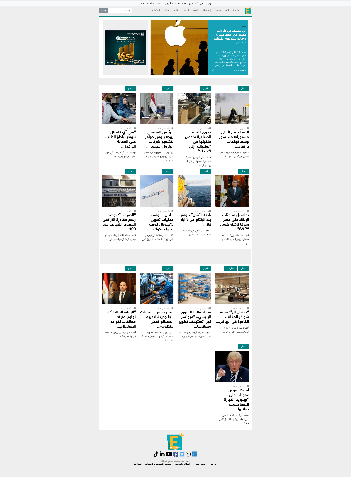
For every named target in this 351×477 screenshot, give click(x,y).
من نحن (213, 464)
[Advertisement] (175, 256)
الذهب (186, 10)
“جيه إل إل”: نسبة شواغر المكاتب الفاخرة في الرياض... (232, 317)
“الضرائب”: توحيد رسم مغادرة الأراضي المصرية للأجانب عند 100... (119, 222)
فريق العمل (200, 464)
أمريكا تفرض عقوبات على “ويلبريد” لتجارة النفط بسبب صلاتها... (236, 400)
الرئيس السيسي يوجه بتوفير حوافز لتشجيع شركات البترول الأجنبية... (159, 139)
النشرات (156, 10)
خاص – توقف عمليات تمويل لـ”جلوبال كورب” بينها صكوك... (160, 222)
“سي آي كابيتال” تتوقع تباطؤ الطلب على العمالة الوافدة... (120, 139)
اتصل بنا (137, 464)
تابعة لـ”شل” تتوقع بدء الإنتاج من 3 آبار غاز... (196, 220)
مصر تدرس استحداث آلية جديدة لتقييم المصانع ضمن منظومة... (156, 319)
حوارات (218, 10)
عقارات (176, 10)
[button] (198, 71)
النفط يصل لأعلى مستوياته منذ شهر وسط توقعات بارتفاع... (234, 139)
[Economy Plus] (248, 10)
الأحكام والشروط (183, 464)
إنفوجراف (206, 10)
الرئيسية (236, 10)
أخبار (227, 10)
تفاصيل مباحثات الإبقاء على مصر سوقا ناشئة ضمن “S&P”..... (234, 222)
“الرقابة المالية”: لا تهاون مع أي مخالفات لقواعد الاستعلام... (121, 319)
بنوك (166, 10)
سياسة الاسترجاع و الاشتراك (158, 464)
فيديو (195, 10)
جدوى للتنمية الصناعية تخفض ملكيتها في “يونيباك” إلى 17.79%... (198, 142)
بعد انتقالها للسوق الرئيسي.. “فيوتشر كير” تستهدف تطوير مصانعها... (195, 319)
